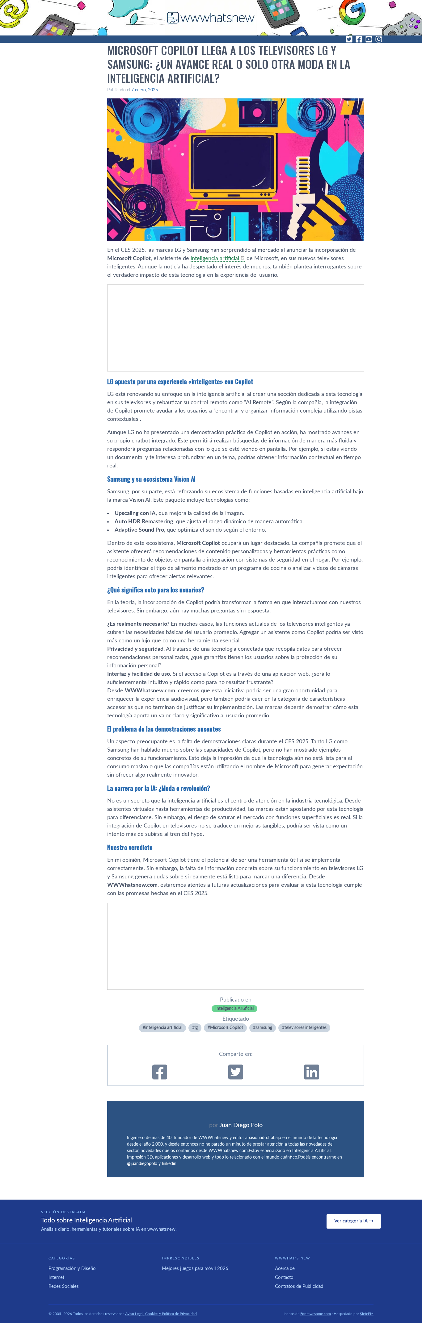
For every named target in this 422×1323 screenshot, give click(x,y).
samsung (263, 1028)
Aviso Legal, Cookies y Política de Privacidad (161, 1314)
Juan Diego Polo (241, 1125)
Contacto (284, 1277)
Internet (56, 1277)
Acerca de (285, 1268)
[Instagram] (378, 39)
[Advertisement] (236, 328)
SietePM (366, 1314)
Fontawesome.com (315, 1314)
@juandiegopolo (142, 1164)
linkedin (169, 1164)
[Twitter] (349, 39)
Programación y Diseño (72, 1268)
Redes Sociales (64, 1286)
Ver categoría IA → (353, 1221)
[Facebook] (359, 39)
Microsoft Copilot (226, 1028)
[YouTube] (369, 39)
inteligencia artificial (215, 258)
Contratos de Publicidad (299, 1286)
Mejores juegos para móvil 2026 (195, 1268)
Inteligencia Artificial (234, 1008)
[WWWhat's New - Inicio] (211, 17)
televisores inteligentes (306, 1028)
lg (196, 1028)
